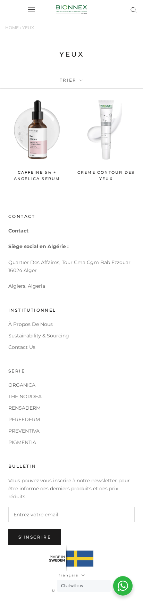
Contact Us (21, 347)
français (68, 575)
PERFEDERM (24, 419)
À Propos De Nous (30, 324)
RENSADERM (24, 408)
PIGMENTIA (22, 442)
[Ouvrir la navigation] (31, 10)
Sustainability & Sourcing (38, 336)
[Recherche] (134, 10)
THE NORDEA (25, 396)
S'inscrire (34, 537)
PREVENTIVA (24, 431)
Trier (69, 80)
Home (12, 27)
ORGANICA (21, 385)
